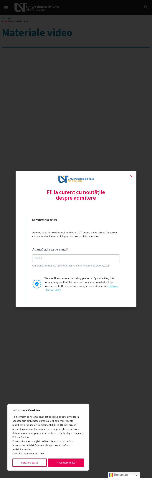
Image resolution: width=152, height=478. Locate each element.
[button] (131, 176)
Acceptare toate (66, 462)
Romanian (120, 474)
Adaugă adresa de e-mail (49, 249)
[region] (48, 437)
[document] (76, 239)
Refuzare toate (29, 462)
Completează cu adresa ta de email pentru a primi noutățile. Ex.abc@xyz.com (71, 265)
